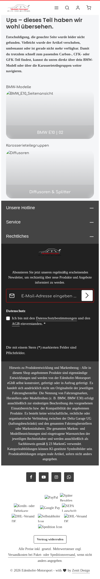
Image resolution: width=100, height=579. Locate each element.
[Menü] (56, 8)
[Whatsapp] (69, 477)
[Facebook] (31, 477)
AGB (16, 324)
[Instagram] (56, 477)
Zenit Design (81, 570)
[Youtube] (44, 477)
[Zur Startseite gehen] (19, 7)
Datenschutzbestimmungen (56, 318)
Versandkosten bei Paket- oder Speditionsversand (41, 555)
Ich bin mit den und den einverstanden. (51, 321)
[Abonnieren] (87, 295)
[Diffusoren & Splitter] (50, 174)
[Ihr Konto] (78, 8)
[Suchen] (67, 8)
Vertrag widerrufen (50, 539)
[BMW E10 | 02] (50, 115)
